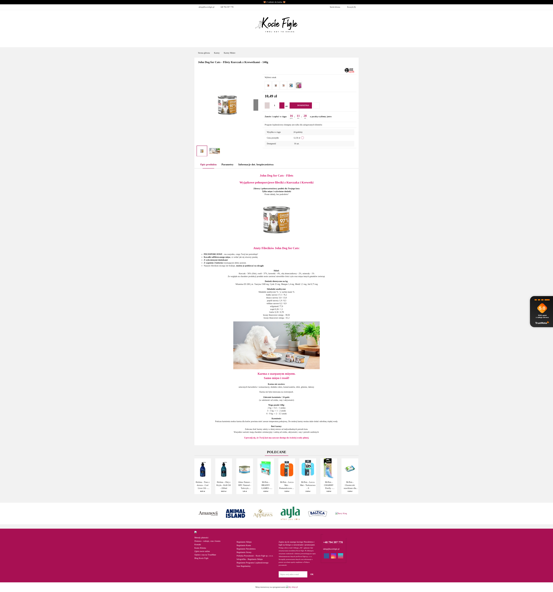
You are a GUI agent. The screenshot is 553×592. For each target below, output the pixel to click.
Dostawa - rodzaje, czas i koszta (207, 541)
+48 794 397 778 (226, 7)
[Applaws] (235, 513)
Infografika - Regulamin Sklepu (250, 559)
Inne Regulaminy (244, 566)
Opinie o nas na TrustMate (205, 555)
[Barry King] (317, 513)
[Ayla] (262, 513)
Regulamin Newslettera (246, 549)
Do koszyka (303, 105)
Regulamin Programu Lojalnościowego (252, 563)
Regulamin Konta (244, 545)
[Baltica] (290, 513)
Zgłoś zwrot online (202, 551)
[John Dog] (349, 70)
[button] (255, 534)
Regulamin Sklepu (244, 542)
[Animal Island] (208, 513)
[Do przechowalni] (316, 105)
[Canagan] (345, 513)
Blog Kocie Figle (201, 558)
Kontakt (197, 544)
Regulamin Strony (244, 552)
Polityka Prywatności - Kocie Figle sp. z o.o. (255, 556)
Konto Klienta (200, 548)
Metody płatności (201, 538)
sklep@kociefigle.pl (206, 7)
